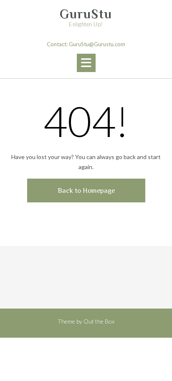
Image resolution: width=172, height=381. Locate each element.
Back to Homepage (86, 190)
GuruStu (86, 14)
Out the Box (98, 321)
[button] (86, 63)
